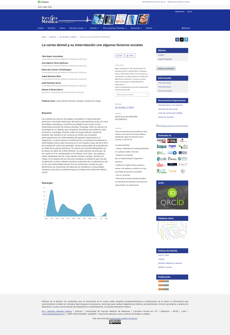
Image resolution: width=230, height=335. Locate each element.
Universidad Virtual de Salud (153, 2)
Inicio (44, 37)
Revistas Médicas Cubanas (170, 263)
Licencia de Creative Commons (123, 318)
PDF (120, 55)
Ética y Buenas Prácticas (114, 28)
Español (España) (165, 59)
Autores (93, 28)
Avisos (62, 28)
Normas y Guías (76, 28)
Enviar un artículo (166, 68)
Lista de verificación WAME (170, 113)
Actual (40, 28)
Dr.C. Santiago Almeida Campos (57, 311)
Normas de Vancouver (168, 109)
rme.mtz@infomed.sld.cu (53, 314)
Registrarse (179, 11)
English (161, 55)
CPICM (161, 259)
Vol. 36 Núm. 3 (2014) (67, 37)
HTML (131, 55)
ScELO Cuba (163, 255)
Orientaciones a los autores (170, 105)
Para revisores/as (165, 91)
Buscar (187, 28)
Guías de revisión (166, 117)
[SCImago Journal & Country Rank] (172, 126)
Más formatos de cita (125, 94)
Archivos (51, 28)
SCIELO (149, 28)
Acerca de (135, 28)
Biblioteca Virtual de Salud (179, 2)
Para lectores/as (164, 83)
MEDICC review (165, 267)
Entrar (189, 11)
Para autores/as (164, 87)
